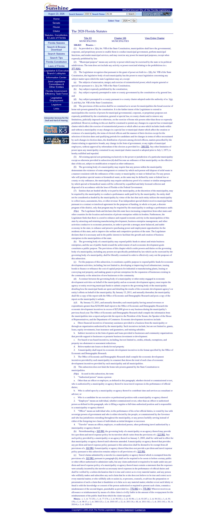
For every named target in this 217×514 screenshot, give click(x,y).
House (56, 27)
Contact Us (140, 510)
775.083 (147, 489)
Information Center (56, 77)
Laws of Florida (56, 66)
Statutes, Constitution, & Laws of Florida (56, 36)
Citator (56, 31)
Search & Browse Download (56, 48)
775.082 (134, 489)
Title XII (88, 38)
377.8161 (76, 68)
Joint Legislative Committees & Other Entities (56, 84)
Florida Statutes (56, 43)
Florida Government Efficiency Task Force (56, 92)
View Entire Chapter (154, 38)
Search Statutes (56, 53)
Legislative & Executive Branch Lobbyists (56, 72)
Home (56, 18)
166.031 (145, 146)
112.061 (100, 431)
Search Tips (56, 57)
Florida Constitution (56, 61)
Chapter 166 (120, 38)
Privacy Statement (125, 510)
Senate (56, 23)
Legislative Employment (56, 99)
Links (56, 108)
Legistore (56, 104)
